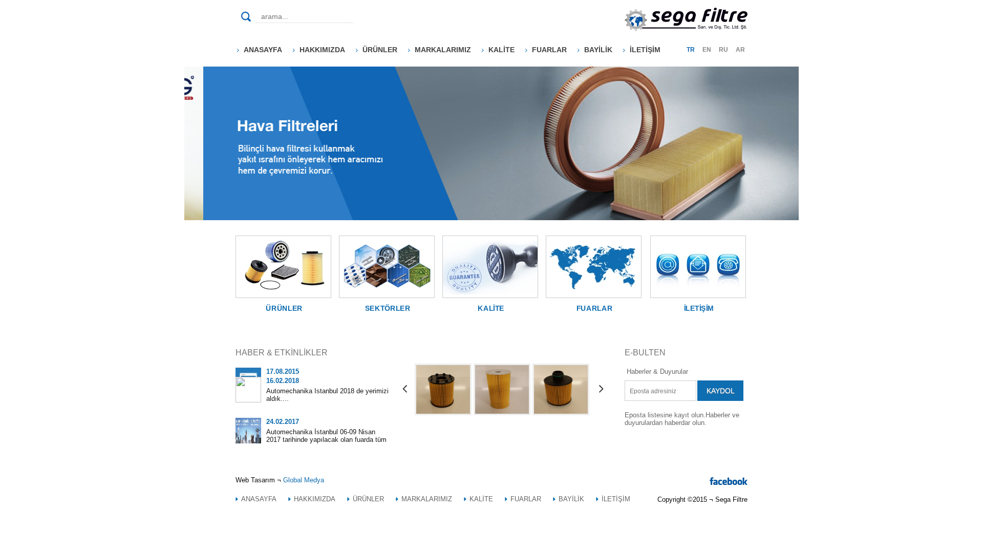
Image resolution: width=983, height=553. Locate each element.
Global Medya (303, 480)
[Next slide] (600, 389)
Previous (614, 136)
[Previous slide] (405, 389)
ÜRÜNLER (379, 50)
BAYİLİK (598, 50)
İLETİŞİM (645, 50)
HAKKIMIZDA (322, 50)
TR (691, 49)
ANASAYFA (263, 50)
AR (740, 49)
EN (706, 49)
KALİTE (501, 50)
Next (552, 136)
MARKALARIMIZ (443, 50)
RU (723, 49)
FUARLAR (549, 50)
